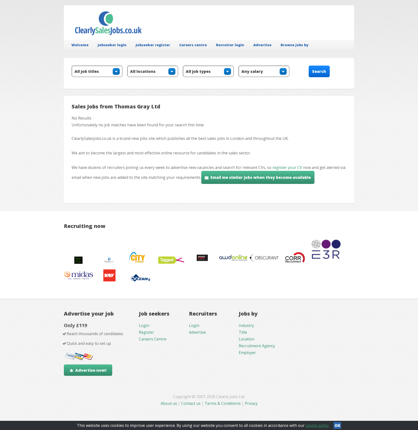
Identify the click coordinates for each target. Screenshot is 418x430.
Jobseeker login (112, 45)
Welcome (80, 45)
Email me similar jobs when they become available (260, 177)
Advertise (262, 45)
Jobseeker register (153, 45)
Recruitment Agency (257, 345)
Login (144, 325)
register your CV (287, 167)
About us (169, 403)
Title (243, 332)
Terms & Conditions (223, 403)
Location (246, 339)
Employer (247, 352)
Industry (246, 325)
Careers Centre (152, 339)
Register (146, 332)
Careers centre (193, 45)
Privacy (251, 403)
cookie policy (317, 425)
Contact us (191, 403)
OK (337, 425)
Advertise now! (90, 370)
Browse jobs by (294, 45)
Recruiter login (230, 45)
